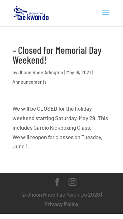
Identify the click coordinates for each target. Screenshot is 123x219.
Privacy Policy (61, 204)
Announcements (29, 82)
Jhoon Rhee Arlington (40, 72)
